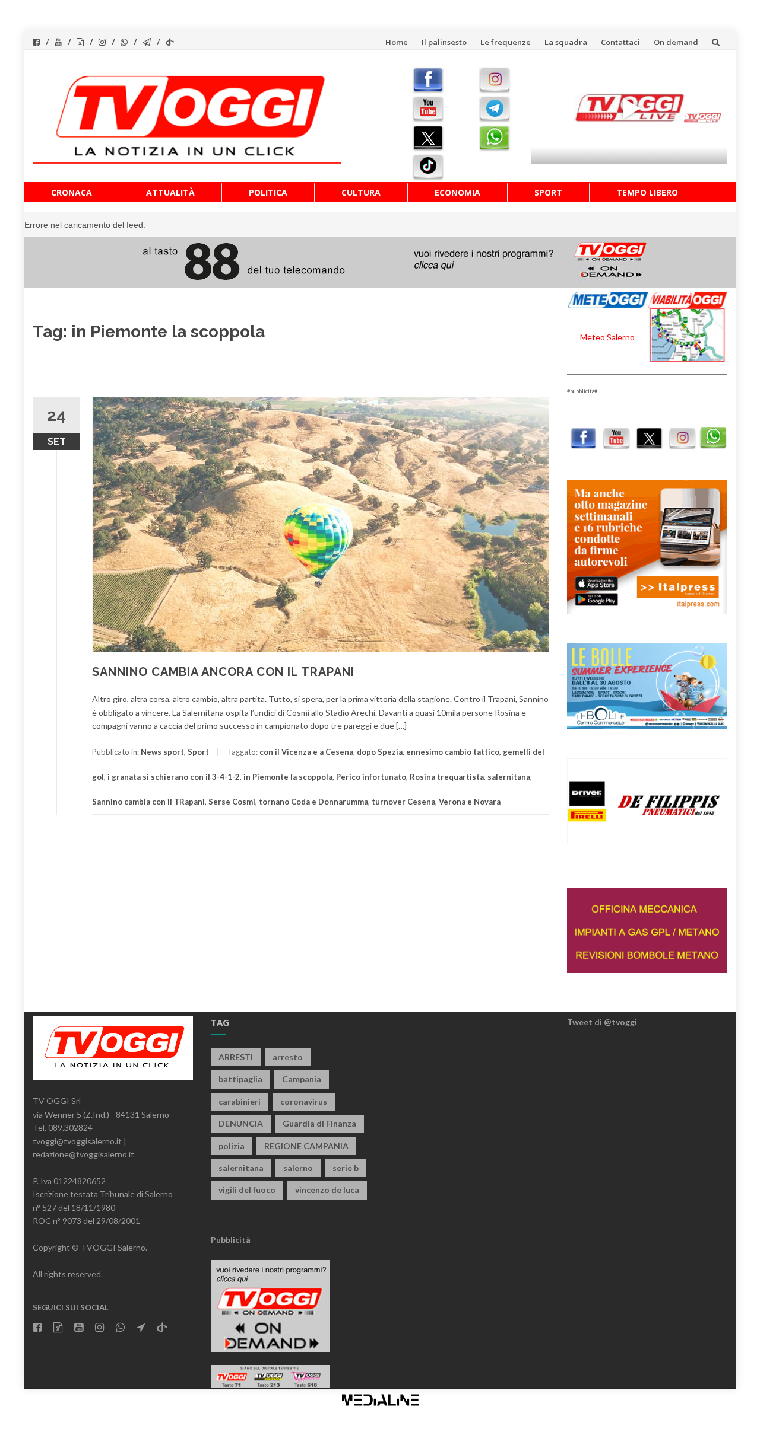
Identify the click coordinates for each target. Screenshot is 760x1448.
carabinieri (239, 1101)
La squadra (565, 42)
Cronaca (71, 192)
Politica (268, 192)
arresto (288, 1057)
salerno (298, 1168)
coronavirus (303, 1101)
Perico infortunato (371, 777)
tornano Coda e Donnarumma (313, 801)
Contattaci (620, 42)
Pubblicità (231, 1240)
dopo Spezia (380, 752)
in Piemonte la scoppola (287, 777)
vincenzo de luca (327, 1190)
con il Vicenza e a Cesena (306, 752)
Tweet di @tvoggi (602, 1022)
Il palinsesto (444, 42)
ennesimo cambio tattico (452, 752)
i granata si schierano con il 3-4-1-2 (173, 777)
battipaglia (240, 1079)
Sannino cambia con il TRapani (148, 801)
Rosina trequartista (447, 777)
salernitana (508, 777)
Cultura (361, 192)
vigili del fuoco (247, 1190)
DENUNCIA (240, 1123)
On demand (676, 42)
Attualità (170, 192)
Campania (301, 1079)
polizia (231, 1146)
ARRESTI (235, 1057)
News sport (162, 752)
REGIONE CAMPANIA (306, 1146)
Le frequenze (505, 42)
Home (396, 42)
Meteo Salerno (607, 337)
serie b (345, 1168)
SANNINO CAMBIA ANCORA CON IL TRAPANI (223, 672)
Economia (457, 192)
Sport (548, 192)
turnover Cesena (403, 801)
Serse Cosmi (231, 801)
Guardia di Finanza (319, 1123)
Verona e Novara (470, 801)
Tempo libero (647, 192)
